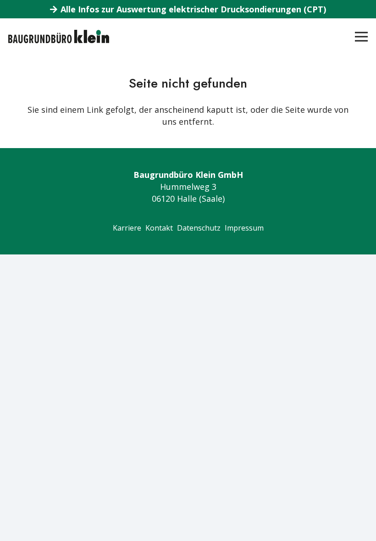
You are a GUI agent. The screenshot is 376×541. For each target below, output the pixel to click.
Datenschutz (199, 228)
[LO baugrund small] (58, 37)
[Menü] (361, 36)
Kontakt (159, 228)
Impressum (244, 228)
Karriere (127, 228)
